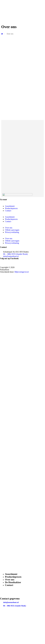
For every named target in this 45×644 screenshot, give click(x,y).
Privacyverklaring (12, 232)
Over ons (8, 228)
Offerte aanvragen (12, 230)
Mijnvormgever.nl (21, 272)
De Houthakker (13, 582)
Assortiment (11, 574)
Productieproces (13, 576)
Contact (9, 585)
